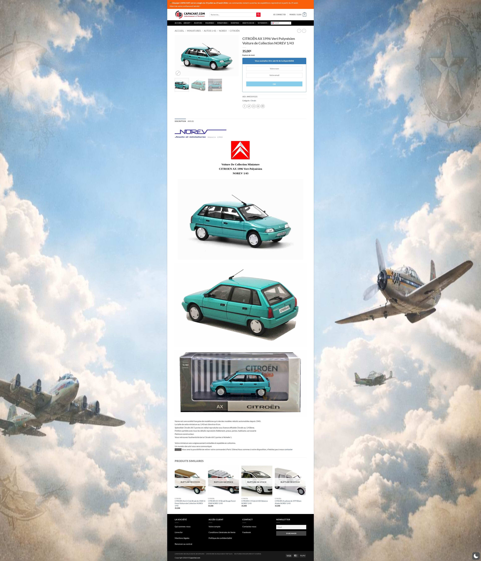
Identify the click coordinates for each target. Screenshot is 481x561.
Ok (274, 84)
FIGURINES (209, 23)
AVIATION (198, 23)
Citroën (235, 30)
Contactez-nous (249, 526)
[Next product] (299, 31)
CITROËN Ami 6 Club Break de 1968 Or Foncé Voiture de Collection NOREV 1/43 (190, 503)
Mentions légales (182, 538)
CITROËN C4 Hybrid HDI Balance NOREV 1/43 (254, 502)
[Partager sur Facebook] (245, 106)
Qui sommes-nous (183, 526)
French (276, 23)
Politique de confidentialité (220, 538)
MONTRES (235, 23)
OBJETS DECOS (248, 23)
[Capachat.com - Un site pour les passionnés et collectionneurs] (190, 15)
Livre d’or (179, 532)
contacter (288, 449)
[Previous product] (304, 31)
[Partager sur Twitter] (249, 106)
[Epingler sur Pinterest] (258, 106)
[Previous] (179, 56)
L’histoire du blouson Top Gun (219, 554)
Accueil (178, 23)
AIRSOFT (187, 23)
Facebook (246, 532)
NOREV (223, 30)
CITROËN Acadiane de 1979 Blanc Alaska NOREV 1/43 (288, 502)
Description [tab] (180, 121)
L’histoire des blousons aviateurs (189, 554)
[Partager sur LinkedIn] (263, 106)
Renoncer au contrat (183, 544)
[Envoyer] (258, 15)
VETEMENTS (262, 23)
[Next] (234, 56)
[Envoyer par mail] (254, 106)
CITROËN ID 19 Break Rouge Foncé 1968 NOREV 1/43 (221, 502)
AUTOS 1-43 (210, 30)
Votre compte (214, 526)
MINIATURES (222, 23)
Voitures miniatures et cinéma (247, 554)
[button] (279, 14)
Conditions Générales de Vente (222, 532)
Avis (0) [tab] (191, 121)
